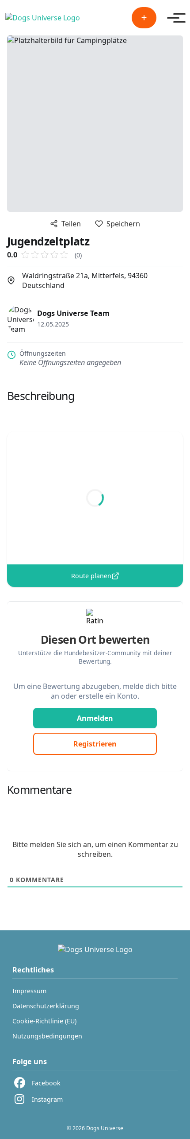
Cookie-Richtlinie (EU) (44, 1021)
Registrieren (95, 744)
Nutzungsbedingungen (47, 1036)
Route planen (91, 575)
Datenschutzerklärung (45, 1006)
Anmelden (95, 718)
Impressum (29, 991)
